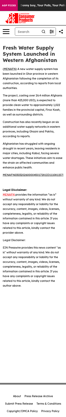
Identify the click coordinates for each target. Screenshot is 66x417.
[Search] (43, 31)
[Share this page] (61, 31)
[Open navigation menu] (6, 31)
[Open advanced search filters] (52, 31)
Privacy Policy (50, 411)
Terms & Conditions (48, 403)
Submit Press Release (19, 403)
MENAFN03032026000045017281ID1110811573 (33, 175)
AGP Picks (9, 5)
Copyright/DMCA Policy (22, 411)
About (17, 396)
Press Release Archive (38, 396)
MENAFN (10, 69)
